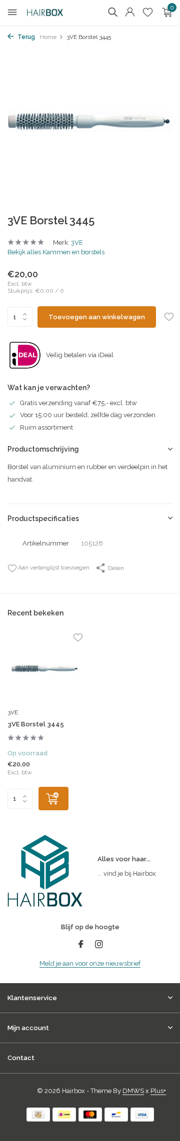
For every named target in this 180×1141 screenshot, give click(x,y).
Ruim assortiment (46, 427)
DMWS (133, 1091)
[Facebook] (81, 945)
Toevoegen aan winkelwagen (96, 317)
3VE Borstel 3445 (36, 724)
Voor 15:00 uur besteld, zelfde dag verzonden (88, 415)
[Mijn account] (129, 12)
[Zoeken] (112, 12)
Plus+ (158, 1091)
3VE (77, 242)
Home (48, 36)
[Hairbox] (52, 12)
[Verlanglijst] (147, 12)
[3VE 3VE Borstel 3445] (45, 668)
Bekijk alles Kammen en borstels (56, 252)
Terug (25, 36)
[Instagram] (99, 945)
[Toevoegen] (53, 798)
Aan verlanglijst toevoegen (53, 567)
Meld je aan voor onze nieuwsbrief (90, 963)
